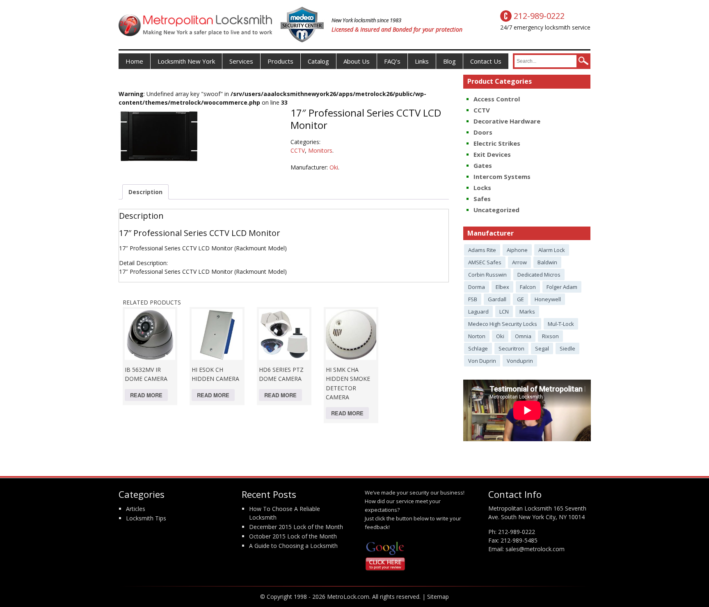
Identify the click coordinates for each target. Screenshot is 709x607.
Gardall (497, 299)
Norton (476, 336)
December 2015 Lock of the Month (296, 527)
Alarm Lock (551, 250)
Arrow (519, 262)
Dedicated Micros (538, 274)
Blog (449, 61)
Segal (542, 348)
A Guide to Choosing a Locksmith (293, 546)
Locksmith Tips (146, 518)
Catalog (318, 61)
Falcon (528, 287)
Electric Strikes (496, 143)
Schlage (478, 348)
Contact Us (485, 61)
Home (134, 61)
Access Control (496, 99)
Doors (482, 132)
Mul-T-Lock (561, 324)
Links (422, 61)
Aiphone (517, 250)
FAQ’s (392, 61)
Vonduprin (520, 360)
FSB (472, 299)
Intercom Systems (502, 176)
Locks (482, 187)
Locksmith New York (186, 61)
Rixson (550, 336)
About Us (356, 61)
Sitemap (438, 596)
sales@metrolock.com (535, 549)
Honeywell (548, 299)
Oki (333, 167)
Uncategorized (496, 210)
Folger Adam (562, 287)
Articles (135, 509)
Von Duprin (482, 360)
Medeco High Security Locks (502, 324)
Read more (146, 395)
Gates (482, 165)
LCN (504, 311)
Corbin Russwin (487, 274)
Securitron (511, 348)
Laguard (478, 311)
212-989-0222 (516, 532)
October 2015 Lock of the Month (293, 536)
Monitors (320, 150)
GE (520, 299)
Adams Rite (482, 250)
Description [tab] (145, 192)
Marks (527, 311)
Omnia (523, 336)
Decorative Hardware (506, 121)
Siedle (567, 348)
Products (280, 61)
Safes (482, 199)
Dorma (476, 287)
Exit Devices (492, 154)
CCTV (297, 150)
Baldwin (547, 262)
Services (241, 61)
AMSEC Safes (484, 262)
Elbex (502, 287)
